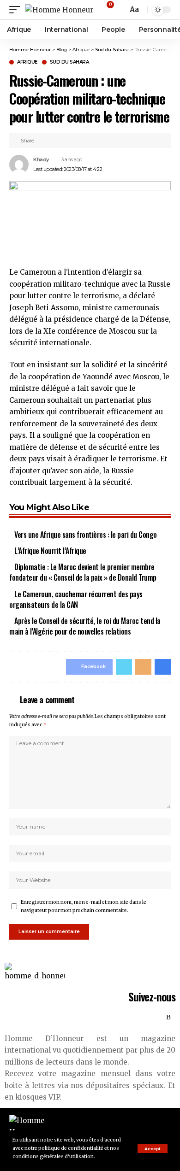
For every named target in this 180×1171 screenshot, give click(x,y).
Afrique (27, 62)
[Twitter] (138, 1018)
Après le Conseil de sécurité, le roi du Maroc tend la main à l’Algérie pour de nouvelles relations (85, 626)
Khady (41, 159)
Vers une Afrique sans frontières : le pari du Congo (85, 534)
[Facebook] (128, 1018)
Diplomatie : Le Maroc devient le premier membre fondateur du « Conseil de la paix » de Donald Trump (82, 572)
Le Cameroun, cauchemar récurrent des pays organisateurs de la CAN (76, 599)
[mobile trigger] (17, 10)
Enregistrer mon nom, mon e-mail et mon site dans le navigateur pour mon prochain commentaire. (83, 906)
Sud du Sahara (69, 62)
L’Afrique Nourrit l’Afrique (50, 550)
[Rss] (168, 1018)
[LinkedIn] (159, 1018)
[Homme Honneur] (59, 10)
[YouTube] (149, 1018)
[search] (119, 10)
